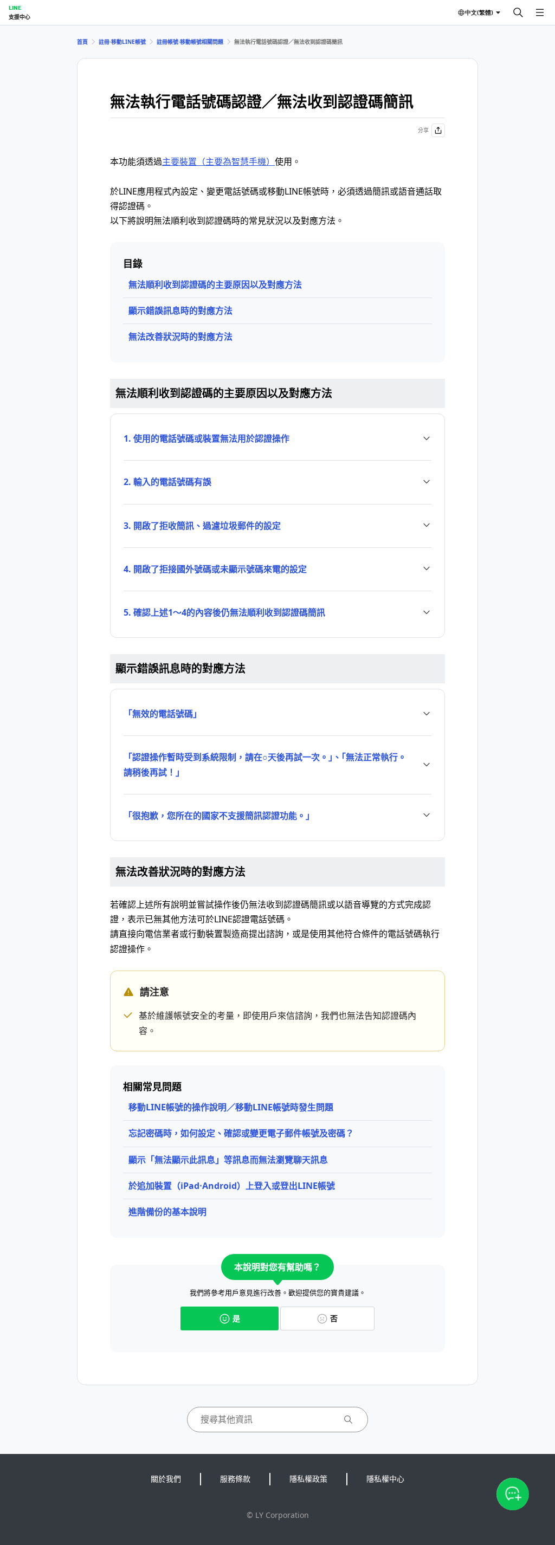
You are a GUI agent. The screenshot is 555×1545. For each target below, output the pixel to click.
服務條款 (235, 1478)
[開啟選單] (540, 12)
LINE (15, 7)
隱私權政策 (308, 1478)
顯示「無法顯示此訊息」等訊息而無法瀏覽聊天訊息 (228, 1160)
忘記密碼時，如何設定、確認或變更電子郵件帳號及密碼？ (241, 1133)
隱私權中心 (385, 1478)
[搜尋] (518, 12)
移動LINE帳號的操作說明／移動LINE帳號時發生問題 (230, 1107)
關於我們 (166, 1478)
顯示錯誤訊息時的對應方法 (180, 310)
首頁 (82, 42)
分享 (423, 130)
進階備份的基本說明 (167, 1212)
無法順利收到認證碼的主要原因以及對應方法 (215, 284)
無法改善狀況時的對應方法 (180, 336)
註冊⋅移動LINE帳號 (122, 42)
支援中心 (19, 17)
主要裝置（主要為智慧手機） (218, 161)
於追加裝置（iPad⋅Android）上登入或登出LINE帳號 (231, 1186)
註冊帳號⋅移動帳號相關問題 (190, 42)
